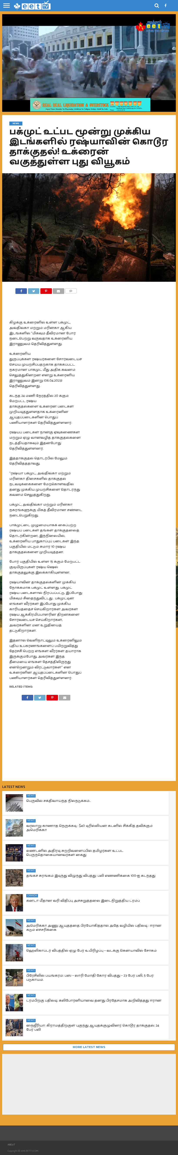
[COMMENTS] (71, 290)
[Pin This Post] (46, 290)
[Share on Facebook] (21, 290)
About (11, 1145)
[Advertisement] (46, 737)
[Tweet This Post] (33, 290)
